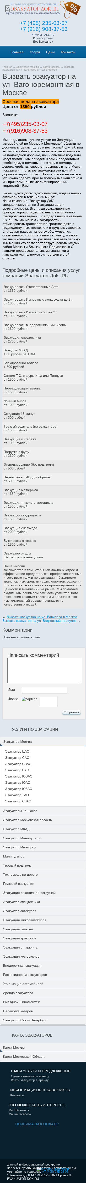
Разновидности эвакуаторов (25, 975)
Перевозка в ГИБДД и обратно (27, 477)
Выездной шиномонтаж (21, 1002)
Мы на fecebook (20, 1114)
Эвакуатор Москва (28, 66)
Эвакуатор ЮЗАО (18, 789)
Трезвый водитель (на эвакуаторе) (31, 426)
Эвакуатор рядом (17, 553)
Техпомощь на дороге (20, 874)
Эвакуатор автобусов (19, 911)
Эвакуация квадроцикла (22, 515)
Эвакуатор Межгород (19, 847)
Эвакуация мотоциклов (21, 956)
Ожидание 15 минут (19, 414)
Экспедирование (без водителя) (29, 464)
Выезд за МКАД (16, 350)
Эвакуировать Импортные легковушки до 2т (38, 299)
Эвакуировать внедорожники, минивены (35, 325)
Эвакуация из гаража (20, 439)
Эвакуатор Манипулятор (22, 838)
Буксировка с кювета (20, 541)
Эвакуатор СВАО (18, 764)
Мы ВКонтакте (19, 1110)
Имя (11, 690)
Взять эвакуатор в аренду (30, 1080)
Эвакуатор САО (17, 758)
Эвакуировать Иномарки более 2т (30, 312)
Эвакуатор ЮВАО (18, 776)
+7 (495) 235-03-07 (55, 1171)
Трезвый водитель (17, 865)
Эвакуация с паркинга (20, 947)
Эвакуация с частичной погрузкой (29, 893)
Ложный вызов (15, 401)
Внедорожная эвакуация (22, 965)
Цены (50, 52)
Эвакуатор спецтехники (21, 902)
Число (12, 699)
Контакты (68, 52)
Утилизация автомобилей (23, 984)
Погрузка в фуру (16, 452)
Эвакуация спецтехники (22, 337)
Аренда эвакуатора (18, 993)
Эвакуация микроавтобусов (24, 920)
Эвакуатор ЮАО (17, 782)
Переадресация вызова (22, 388)
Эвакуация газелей (18, 929)
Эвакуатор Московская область (27, 820)
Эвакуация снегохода (20, 528)
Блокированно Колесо (21, 363)
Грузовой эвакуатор (18, 884)
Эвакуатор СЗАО (18, 801)
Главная (17, 52)
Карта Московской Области (24, 1056)
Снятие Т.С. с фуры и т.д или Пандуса (33, 375)
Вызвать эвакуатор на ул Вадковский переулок (39, 621)
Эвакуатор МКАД (16, 829)
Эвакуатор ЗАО (17, 795)
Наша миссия (14, 566)
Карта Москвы (51, 66)
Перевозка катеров (18, 1011)
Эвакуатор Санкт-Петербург (25, 1020)
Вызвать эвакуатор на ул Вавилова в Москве (42, 617)
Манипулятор (13, 856)
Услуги (35, 52)
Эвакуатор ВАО (17, 770)
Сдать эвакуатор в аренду (30, 1076)
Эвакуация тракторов (19, 938)
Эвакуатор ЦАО (17, 751)
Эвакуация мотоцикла (21, 490)
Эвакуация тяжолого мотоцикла (28, 502)
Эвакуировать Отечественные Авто (31, 287)
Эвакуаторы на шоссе (20, 811)
